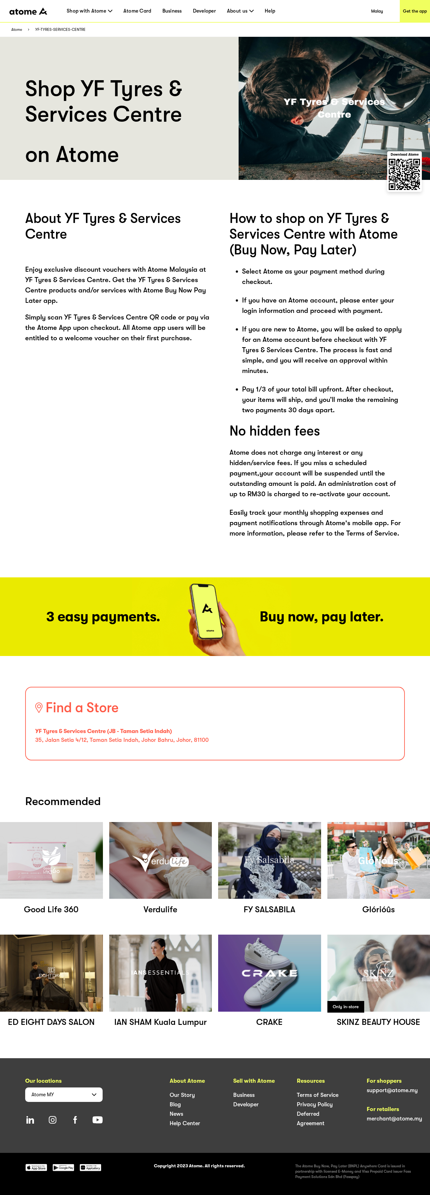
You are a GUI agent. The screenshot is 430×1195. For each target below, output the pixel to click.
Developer (204, 11)
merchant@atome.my (394, 1118)
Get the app (415, 11)
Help (270, 11)
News (176, 1114)
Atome (16, 30)
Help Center (185, 1123)
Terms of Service (317, 1095)
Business (172, 11)
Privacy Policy (315, 1104)
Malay (377, 11)
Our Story (182, 1095)
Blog (175, 1104)
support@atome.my (392, 1090)
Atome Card (137, 11)
